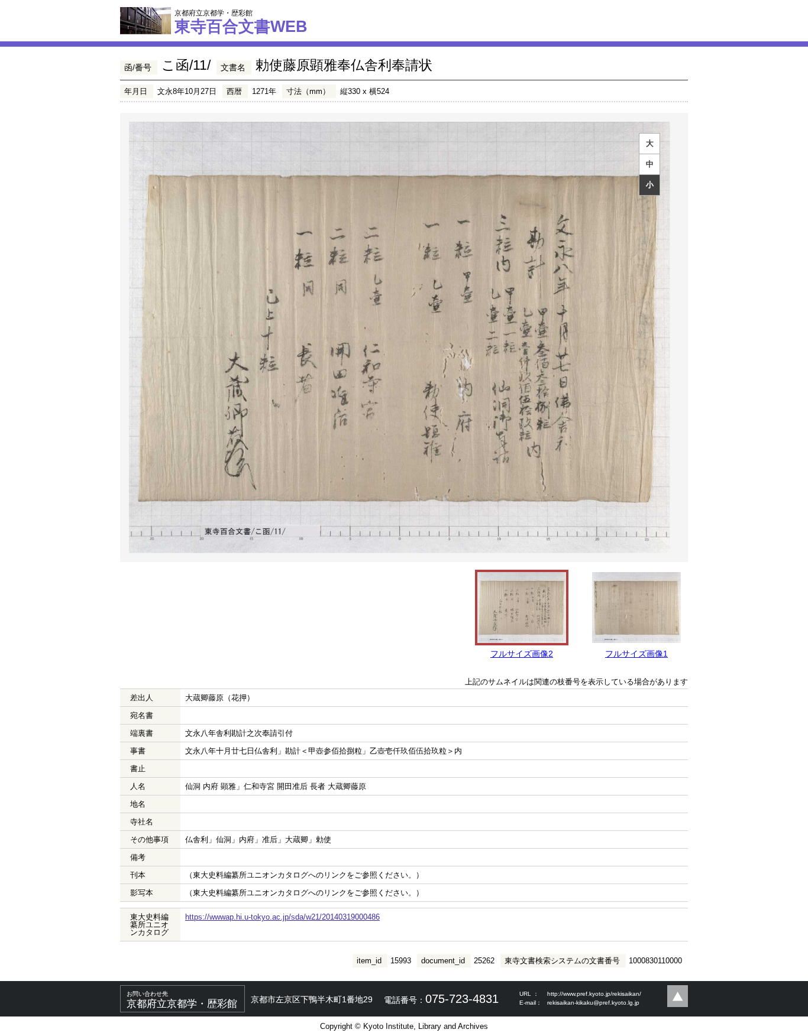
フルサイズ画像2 (521, 653)
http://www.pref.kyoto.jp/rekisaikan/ (594, 993)
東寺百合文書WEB (241, 22)
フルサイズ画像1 (636, 653)
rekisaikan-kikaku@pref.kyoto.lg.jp (593, 1002)
